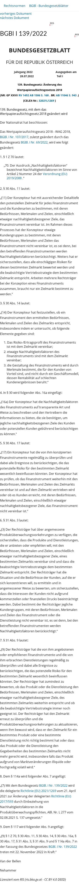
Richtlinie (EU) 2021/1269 (39, 791)
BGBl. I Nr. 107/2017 (14, 137)
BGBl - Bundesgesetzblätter (48, 6)
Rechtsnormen (14, 6)
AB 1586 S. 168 (39, 95)
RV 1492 (24, 95)
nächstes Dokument (14, 18)
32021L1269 (47, 100)
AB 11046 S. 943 (66, 95)
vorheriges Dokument (16, 13)
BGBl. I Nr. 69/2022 (34, 142)
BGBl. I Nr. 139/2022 (53, 785)
